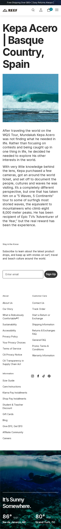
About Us (8, 303)
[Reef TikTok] (44, 376)
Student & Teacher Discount (13, 406)
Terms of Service (12, 348)
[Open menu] (56, 10)
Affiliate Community (13, 432)
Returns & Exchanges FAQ (43, 332)
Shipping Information (43, 324)
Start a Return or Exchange (41, 317)
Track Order (38, 309)
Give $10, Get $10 (12, 426)
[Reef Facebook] (38, 376)
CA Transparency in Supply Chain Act (13, 362)
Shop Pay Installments (14, 398)
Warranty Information (43, 355)
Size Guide (8, 380)
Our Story (8, 309)
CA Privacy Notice (12, 354)
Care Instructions (12, 386)
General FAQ (39, 340)
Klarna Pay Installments (15, 392)
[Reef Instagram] (32, 376)
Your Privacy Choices (14, 342)
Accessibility (9, 330)
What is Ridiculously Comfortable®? (13, 317)
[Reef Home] (12, 10)
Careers (7, 438)
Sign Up (51, 274)
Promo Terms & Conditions (40, 348)
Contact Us (38, 303)
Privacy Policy (10, 336)
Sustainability (10, 324)
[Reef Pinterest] (49, 376)
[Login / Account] (40, 10)
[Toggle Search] (33, 10)
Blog (5, 420)
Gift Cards (8, 414)
